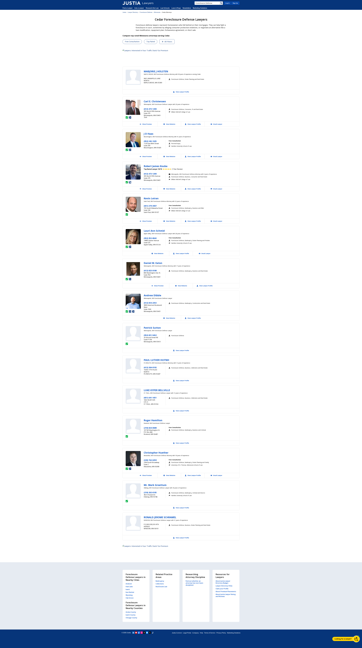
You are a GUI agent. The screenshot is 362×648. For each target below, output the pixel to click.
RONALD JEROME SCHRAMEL (160, 517)
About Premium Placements (226, 591)
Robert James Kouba (155, 166)
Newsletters (187, 8)
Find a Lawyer (128, 8)
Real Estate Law (161, 587)
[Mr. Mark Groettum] (133, 490)
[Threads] (144, 632)
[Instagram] (141, 632)
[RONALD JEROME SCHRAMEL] (133, 523)
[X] (150, 632)
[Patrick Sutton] (133, 333)
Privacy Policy (221, 633)
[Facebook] (139, 632)
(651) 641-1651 (150, 397)
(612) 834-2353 (150, 303)
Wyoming (129, 595)
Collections (160, 584)
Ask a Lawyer (139, 8)
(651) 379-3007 (150, 206)
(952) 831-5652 (150, 335)
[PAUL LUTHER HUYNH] (133, 365)
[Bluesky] (147, 632)
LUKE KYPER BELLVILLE (157, 390)
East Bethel (130, 592)
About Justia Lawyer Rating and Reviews (225, 595)
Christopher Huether (156, 452)
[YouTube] (136, 632)
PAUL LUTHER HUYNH (156, 360)
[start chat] (356, 639)
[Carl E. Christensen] (133, 107)
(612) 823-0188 (150, 270)
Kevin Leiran (151, 198)
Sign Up (235, 3)
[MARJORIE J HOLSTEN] (133, 77)
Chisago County (131, 618)
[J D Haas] (133, 139)
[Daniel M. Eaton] (133, 268)
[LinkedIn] (133, 632)
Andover (129, 584)
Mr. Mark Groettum (155, 485)
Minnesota (157, 12)
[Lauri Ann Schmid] (133, 236)
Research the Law (152, 8)
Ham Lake (129, 587)
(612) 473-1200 (150, 109)
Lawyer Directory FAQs (224, 586)
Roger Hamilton (153, 420)
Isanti (128, 589)
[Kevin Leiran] (133, 204)
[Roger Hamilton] (133, 426)
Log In (227, 3)
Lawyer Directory (133, 12)
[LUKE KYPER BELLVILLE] (133, 396)
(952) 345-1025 (150, 141)
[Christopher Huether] (133, 458)
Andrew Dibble (152, 295)
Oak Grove (129, 598)
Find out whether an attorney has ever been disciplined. (194, 583)
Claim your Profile (222, 589)
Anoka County (131, 612)
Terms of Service (209, 633)
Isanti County (130, 615)
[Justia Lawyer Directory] (131, 3)
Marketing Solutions (200, 8)
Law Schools (165, 8)
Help (201, 633)
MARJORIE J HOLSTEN (156, 71)
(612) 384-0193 (150, 367)
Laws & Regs (176, 8)
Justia (124, 12)
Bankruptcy (160, 581)
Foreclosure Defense (146, 12)
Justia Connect (177, 633)
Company (195, 633)
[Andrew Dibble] (133, 301)
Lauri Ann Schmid (154, 230)
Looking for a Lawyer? (343, 639)
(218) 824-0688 (150, 428)
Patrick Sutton (152, 327)
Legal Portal (187, 633)
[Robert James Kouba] (133, 172)
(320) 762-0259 (150, 460)
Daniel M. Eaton (153, 263)
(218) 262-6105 (150, 492)
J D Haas (148, 133)
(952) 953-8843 (150, 238)
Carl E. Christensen (155, 101)
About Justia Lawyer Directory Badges (223, 582)
